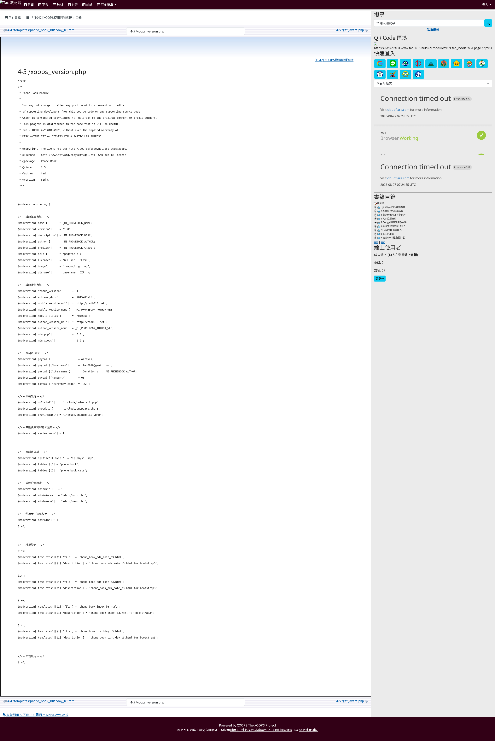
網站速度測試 (308, 729)
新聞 (30, 4)
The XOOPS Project (262, 725)
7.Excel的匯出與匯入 (391, 229)
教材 (59, 4)
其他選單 (106, 4)
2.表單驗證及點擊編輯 (392, 210)
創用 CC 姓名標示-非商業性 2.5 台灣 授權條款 (261, 729)
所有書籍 (14, 17)
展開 (376, 242)
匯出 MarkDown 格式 (53, 714)
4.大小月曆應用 (388, 218)
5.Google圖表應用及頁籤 (394, 222)
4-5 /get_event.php (350, 29)
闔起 (383, 242)
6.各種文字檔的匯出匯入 (393, 226)
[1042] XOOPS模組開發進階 (334, 59)
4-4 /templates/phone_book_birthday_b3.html (41, 29)
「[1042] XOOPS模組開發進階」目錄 (56, 17)
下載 (44, 4)
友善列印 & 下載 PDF (21, 714)
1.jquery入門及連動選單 (393, 206)
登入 (485, 4)
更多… (380, 278)
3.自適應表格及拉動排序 (393, 214)
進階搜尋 (433, 29)
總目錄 (380, 203)
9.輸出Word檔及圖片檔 (393, 237)
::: (123, 4)
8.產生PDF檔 (387, 233)
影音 (74, 4)
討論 (88, 4)
